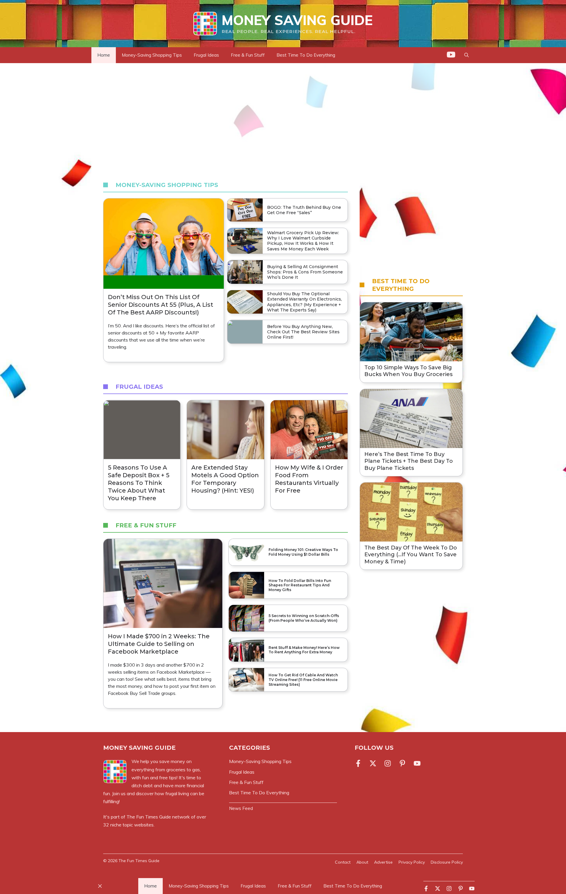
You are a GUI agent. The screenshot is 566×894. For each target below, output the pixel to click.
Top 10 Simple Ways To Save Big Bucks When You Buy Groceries (408, 371)
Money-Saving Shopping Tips (152, 55)
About (362, 862)
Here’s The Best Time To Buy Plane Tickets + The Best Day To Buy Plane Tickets (408, 461)
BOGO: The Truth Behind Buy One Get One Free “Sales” (304, 210)
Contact (343, 862)
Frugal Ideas (206, 55)
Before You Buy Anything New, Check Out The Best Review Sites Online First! (303, 332)
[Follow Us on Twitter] (373, 763)
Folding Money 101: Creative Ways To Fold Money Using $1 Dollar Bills (303, 552)
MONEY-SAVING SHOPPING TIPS (167, 184)
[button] (466, 55)
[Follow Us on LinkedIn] (402, 763)
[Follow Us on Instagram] (388, 763)
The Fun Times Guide (148, 817)
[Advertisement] (283, 120)
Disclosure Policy (447, 862)
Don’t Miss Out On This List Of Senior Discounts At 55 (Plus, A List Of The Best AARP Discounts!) (160, 304)
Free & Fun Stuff (248, 55)
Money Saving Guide (297, 20)
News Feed (241, 808)
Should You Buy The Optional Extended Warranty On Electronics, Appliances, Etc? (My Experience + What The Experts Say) (304, 302)
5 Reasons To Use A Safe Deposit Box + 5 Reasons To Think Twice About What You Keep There (139, 483)
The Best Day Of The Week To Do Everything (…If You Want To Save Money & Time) (410, 554)
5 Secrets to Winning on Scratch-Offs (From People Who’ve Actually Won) (304, 618)
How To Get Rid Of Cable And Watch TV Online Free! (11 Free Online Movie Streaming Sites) (303, 679)
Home (103, 55)
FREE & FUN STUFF (146, 525)
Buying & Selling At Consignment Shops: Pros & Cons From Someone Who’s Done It (305, 272)
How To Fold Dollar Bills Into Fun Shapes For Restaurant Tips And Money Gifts (300, 585)
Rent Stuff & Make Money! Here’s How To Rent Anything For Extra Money (304, 649)
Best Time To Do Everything (306, 55)
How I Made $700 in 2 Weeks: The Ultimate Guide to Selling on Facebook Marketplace (159, 644)
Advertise (383, 862)
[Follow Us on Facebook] (359, 763)
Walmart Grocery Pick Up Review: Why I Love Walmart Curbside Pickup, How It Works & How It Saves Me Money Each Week (303, 241)
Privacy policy (412, 862)
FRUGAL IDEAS (139, 386)
